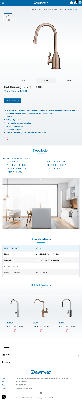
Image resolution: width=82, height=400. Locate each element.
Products (39, 9)
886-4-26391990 (21, 385)
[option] (8, 18)
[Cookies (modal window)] (4, 397)
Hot (61, 9)
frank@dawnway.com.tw (24, 388)
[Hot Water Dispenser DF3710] (41, 308)
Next (69, 80)
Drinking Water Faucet (51, 9)
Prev (24, 80)
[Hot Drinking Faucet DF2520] (15, 308)
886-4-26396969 (21, 381)
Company (6, 362)
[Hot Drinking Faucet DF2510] (67, 308)
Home (32, 9)
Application (7, 354)
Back (46, 80)
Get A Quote (11, 101)
